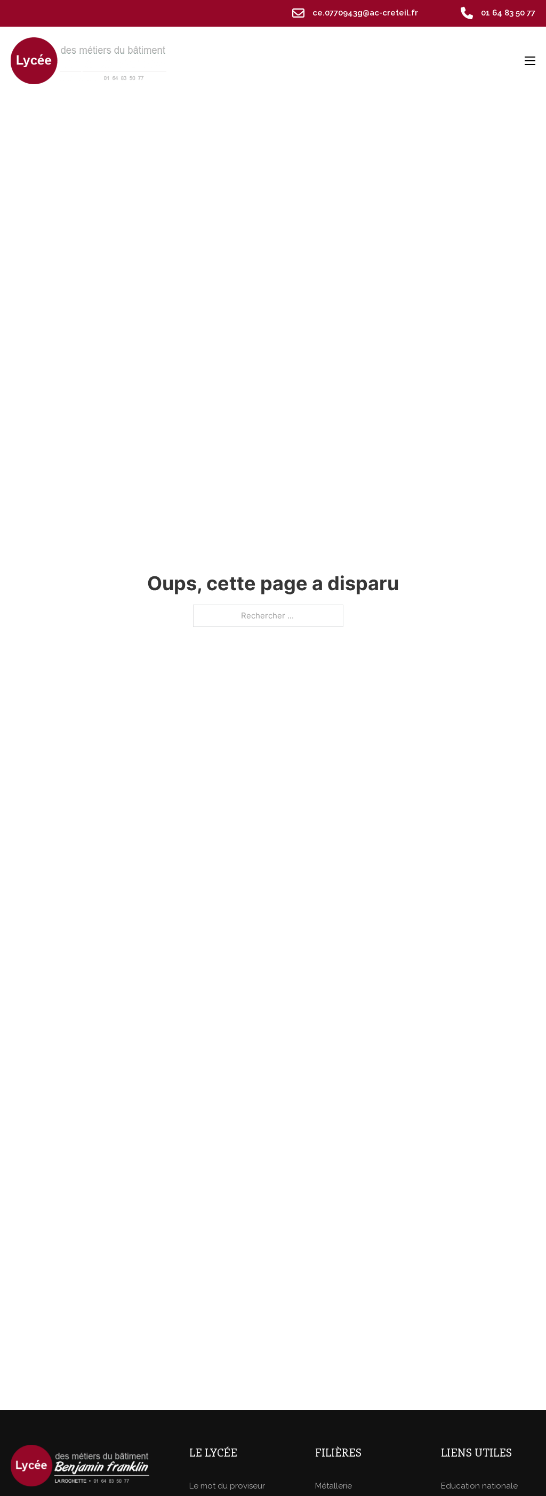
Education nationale (479, 1486)
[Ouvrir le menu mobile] (530, 61)
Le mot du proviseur (227, 1486)
